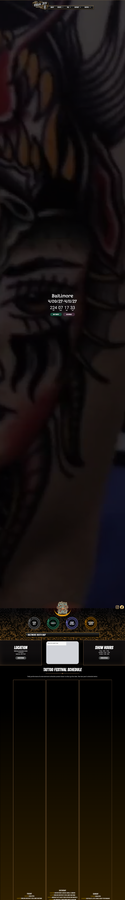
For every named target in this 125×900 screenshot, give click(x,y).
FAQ (68, 7)
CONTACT (76, 7)
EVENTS (59, 7)
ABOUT (52, 7)
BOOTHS (87, 7)
